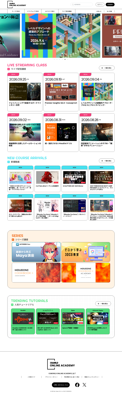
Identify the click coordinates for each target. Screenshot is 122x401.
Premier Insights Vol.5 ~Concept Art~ (61, 104)
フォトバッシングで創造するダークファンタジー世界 (25, 104)
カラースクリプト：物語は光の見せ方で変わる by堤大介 (20, 215)
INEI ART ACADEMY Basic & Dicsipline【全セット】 (47, 329)
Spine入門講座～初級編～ (70, 328)
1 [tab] (54, 59)
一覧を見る (107, 68)
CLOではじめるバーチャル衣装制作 (47, 186)
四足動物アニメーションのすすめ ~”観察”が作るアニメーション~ (96, 144)
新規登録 (110, 4)
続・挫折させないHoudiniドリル (58, 143)
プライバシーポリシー (51, 377)
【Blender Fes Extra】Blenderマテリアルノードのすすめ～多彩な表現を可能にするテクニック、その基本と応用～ (101, 217)
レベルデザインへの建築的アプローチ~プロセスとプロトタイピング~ (96, 104)
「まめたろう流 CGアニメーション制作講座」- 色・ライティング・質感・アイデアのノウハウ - (20, 187)
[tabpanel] (61, 36)
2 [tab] (57, 59)
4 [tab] (62, 59)
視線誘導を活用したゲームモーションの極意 (25, 144)
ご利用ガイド (31, 377)
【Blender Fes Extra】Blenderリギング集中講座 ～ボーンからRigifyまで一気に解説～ (47, 216)
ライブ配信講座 (67, 11)
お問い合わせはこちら (61, 385)
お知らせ (98, 11)
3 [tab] (60, 59)
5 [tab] (65, 59)
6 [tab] (68, 59)
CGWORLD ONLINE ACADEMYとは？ (62, 373)
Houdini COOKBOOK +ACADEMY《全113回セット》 (23, 329)
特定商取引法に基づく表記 (71, 377)
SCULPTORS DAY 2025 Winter (73, 186)
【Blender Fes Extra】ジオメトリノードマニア (74, 215)
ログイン (100, 4)
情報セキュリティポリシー (91, 377)
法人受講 (109, 11)
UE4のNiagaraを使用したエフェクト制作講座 (97, 329)
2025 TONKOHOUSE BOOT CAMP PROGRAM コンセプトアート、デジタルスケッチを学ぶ (101, 187)
